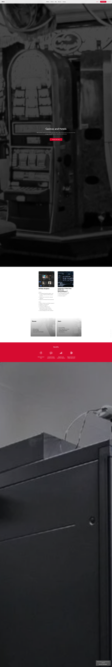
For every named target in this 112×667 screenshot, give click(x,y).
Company (64, 1)
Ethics (56, 1)
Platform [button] (47, 1)
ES (109, 1)
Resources (59, 1)
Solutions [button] (52, 1)
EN (108, 1)
